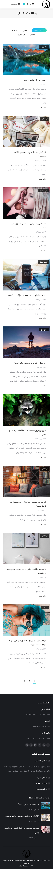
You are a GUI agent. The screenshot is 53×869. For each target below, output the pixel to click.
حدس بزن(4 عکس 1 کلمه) (34, 80)
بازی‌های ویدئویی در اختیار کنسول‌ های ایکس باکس (21, 830)
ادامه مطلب (42, 108)
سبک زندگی (12, 30)
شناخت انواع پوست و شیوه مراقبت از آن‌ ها (26, 295)
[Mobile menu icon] (5, 4)
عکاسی (32, 34)
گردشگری (21, 34)
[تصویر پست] (45, 805)
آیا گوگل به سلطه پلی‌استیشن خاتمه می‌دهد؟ (22, 816)
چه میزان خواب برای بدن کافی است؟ (30, 363)
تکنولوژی (25, 30)
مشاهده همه (39, 30)
